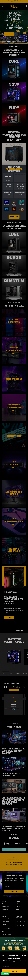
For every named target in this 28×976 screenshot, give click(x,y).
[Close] (25, 939)
